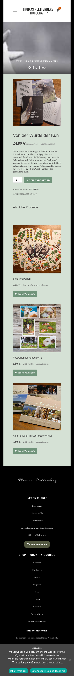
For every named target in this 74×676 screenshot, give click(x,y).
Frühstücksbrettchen (37, 621)
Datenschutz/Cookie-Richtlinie (48, 670)
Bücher (33, 193)
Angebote (37, 584)
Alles (26, 193)
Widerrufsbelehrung (37, 535)
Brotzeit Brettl (37, 614)
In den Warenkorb (38, 180)
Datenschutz (37, 520)
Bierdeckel (37, 606)
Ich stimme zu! (18, 670)
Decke (37, 599)
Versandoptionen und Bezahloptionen (37, 528)
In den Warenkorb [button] (26, 293)
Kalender (37, 562)
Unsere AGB (37, 513)
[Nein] (69, 660)
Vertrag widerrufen (37, 544)
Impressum (37, 506)
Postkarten (37, 570)
